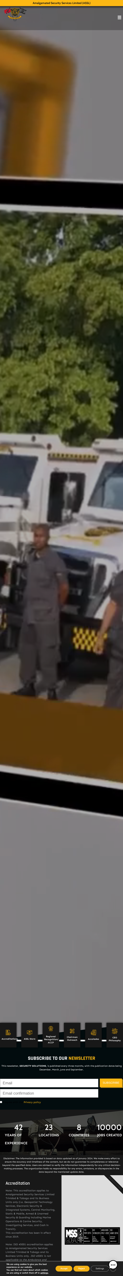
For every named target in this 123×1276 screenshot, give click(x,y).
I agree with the (21, 1102)
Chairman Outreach (72, 1038)
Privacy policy (32, 1102)
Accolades (93, 1039)
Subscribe (111, 1082)
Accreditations (10, 1039)
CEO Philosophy (115, 1039)
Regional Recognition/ (51, 1038)
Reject (81, 1268)
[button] (113, 1265)
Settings (100, 1268)
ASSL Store (29, 1039)
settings (44, 1273)
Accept (63, 1268)
